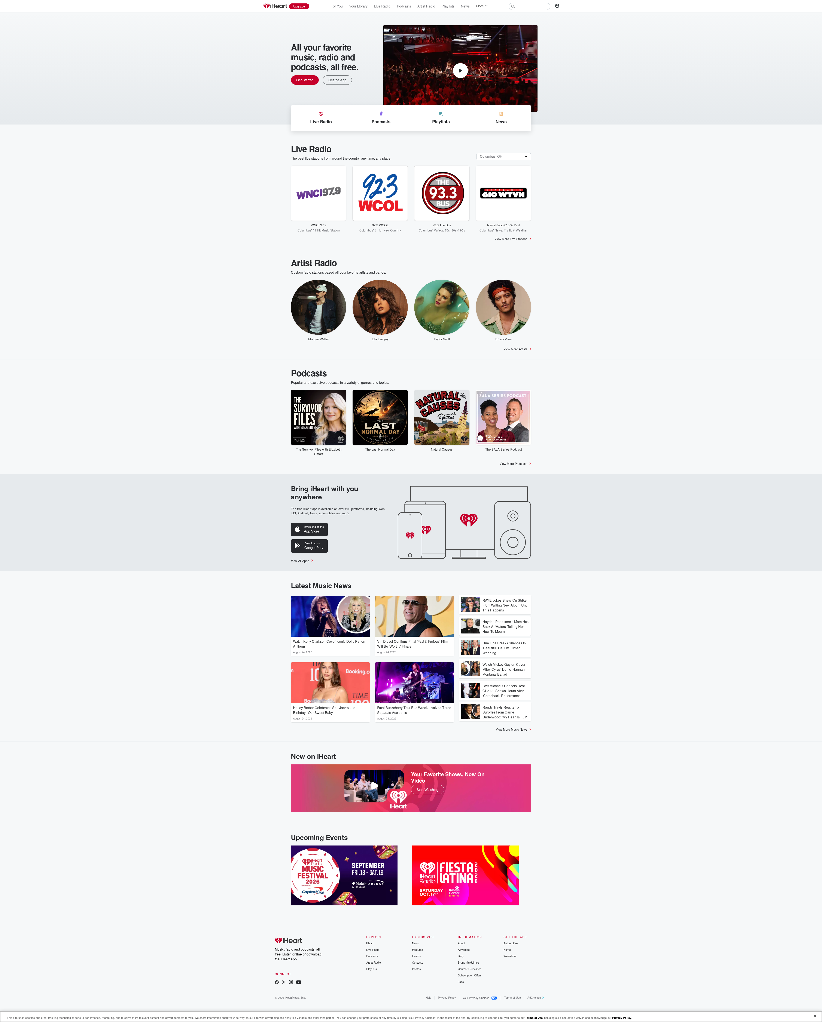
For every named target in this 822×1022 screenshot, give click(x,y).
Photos (416, 969)
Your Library (358, 6)
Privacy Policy (447, 997)
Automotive (510, 943)
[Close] (815, 1016)
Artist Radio (426, 6)
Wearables (510, 956)
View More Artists (515, 349)
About (461, 943)
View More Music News (511, 729)
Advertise (464, 950)
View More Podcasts (513, 463)
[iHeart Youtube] (298, 982)
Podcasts (404, 6)
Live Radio (382, 6)
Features (417, 950)
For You (337, 6)
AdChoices (534, 997)
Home (507, 950)
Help (428, 997)
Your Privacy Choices (476, 998)
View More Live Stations (511, 238)
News (465, 6)
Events (416, 956)
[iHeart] (275, 6)
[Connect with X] (283, 982)
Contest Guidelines (469, 969)
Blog (460, 956)
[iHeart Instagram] (291, 982)
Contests (417, 962)
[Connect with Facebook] (277, 982)
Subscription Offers (470, 975)
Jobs (461, 982)
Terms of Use (512, 997)
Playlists (448, 6)
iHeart (370, 943)
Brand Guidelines (468, 962)
